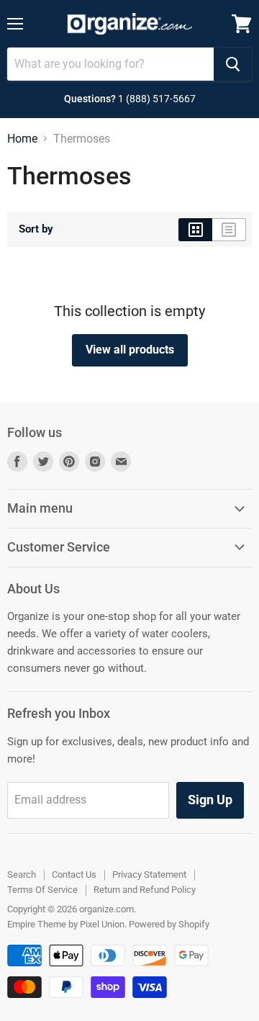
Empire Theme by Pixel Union (65, 924)
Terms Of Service (42, 889)
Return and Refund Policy (145, 889)
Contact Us (74, 874)
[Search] (233, 64)
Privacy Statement (149, 874)
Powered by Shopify (169, 924)
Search (21, 874)
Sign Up (210, 799)
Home (22, 138)
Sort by (36, 229)
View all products (130, 349)
